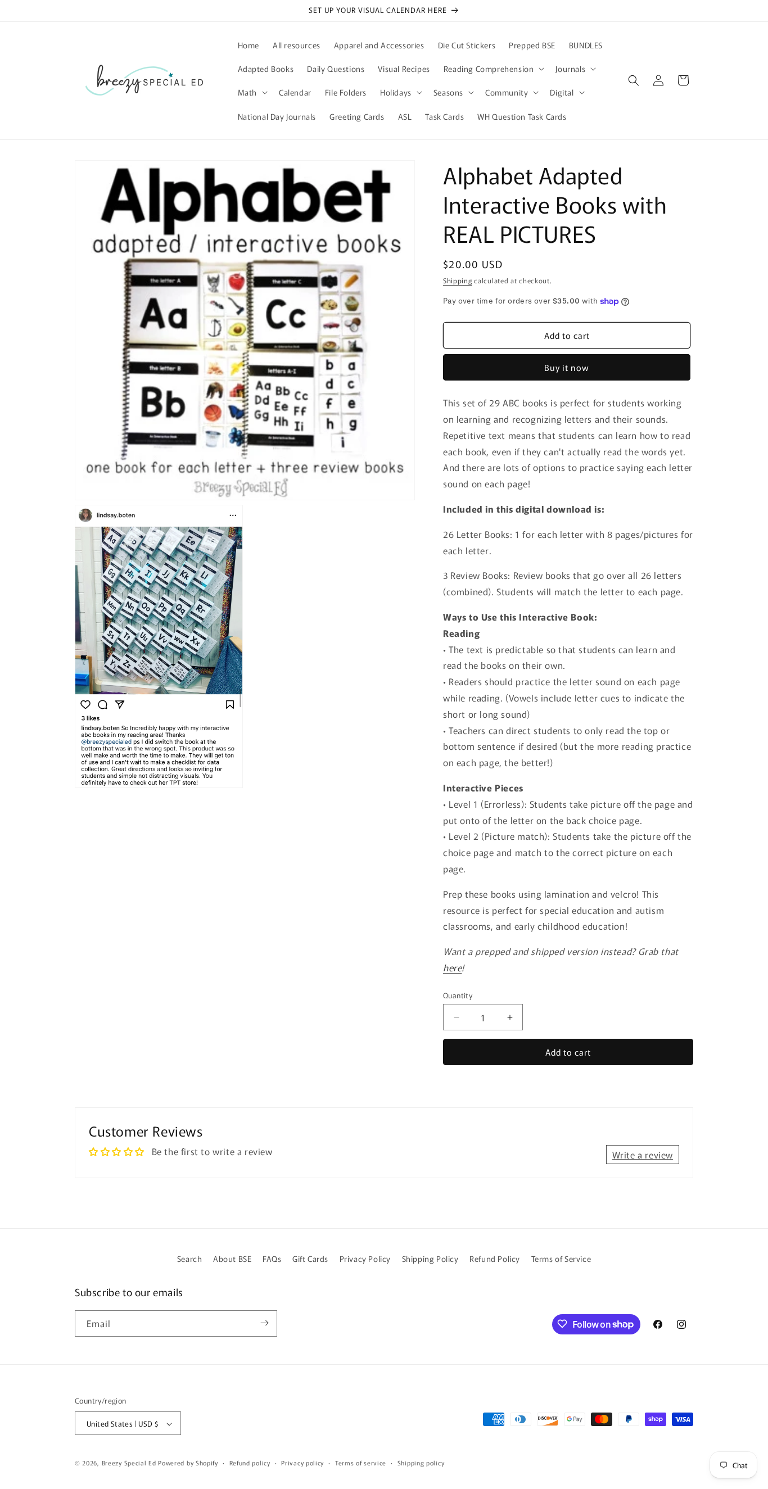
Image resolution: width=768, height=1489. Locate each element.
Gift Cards (310, 1258)
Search (189, 1258)
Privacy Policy (365, 1258)
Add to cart (568, 1052)
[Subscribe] (264, 1323)
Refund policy (249, 1462)
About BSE (232, 1258)
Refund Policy (494, 1258)
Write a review (642, 1154)
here (452, 967)
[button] (493, 68)
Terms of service (360, 1462)
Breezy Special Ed (129, 1463)
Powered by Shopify (188, 1463)
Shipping (457, 280)
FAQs (272, 1258)
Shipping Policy (430, 1258)
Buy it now (566, 367)
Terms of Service (561, 1258)
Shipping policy (421, 1462)
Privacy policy (302, 1462)
